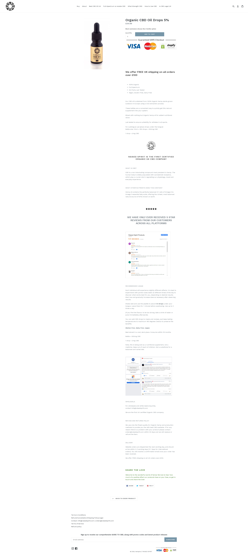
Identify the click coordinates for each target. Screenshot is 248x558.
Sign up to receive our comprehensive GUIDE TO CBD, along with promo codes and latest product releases (124, 535)
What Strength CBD (135, 6)
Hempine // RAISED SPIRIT (143, 551)
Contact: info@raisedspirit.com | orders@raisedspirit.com (92, 521)
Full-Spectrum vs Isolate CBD (114, 6)
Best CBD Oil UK (95, 6)
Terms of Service (77, 524)
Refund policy (76, 527)
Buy (78, 6)
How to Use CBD (151, 6)
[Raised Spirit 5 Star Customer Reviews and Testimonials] (148, 278)
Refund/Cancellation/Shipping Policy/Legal (87, 518)
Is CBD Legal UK (165, 6)
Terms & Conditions (78, 515)
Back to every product (125, 498)
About (84, 6)
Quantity (128, 33)
